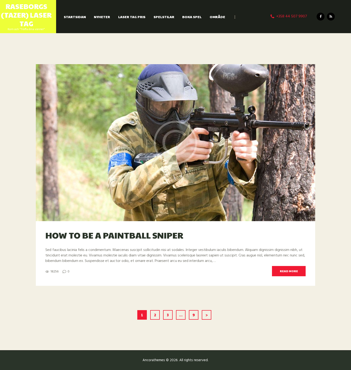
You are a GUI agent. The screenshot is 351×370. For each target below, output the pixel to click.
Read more (289, 271)
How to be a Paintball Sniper (114, 235)
